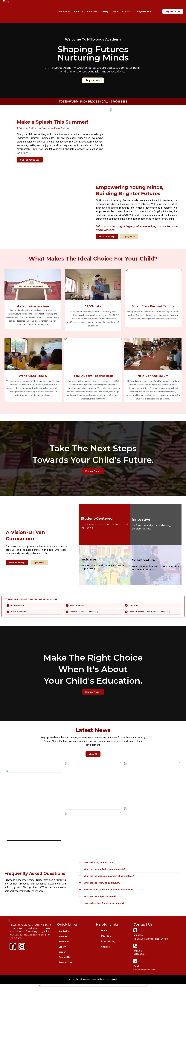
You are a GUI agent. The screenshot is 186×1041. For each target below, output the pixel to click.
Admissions (65, 11)
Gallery (104, 11)
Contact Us (128, 11)
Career (115, 11)
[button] (75, 946)
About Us (78, 11)
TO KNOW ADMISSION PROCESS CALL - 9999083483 (93, 101)
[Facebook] (13, 946)
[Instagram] (22, 946)
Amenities (92, 11)
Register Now (144, 11)
